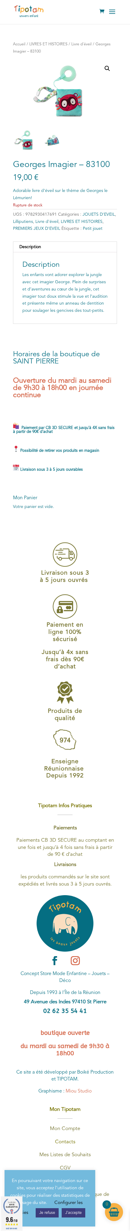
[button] (107, 68)
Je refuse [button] (47, 1213)
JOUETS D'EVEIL (99, 214)
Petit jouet (92, 228)
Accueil (19, 44)
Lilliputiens (23, 222)
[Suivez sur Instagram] (75, 961)
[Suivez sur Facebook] (55, 961)
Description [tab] (30, 247)
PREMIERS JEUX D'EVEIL (36, 228)
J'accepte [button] (73, 1213)
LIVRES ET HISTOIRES (48, 44)
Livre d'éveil (81, 44)
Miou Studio (79, 1091)
